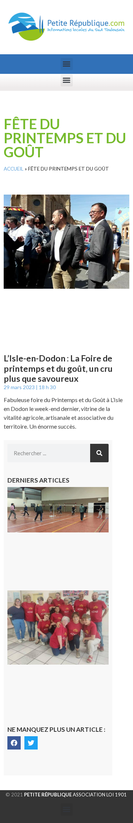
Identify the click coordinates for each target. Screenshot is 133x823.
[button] (67, 64)
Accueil (14, 169)
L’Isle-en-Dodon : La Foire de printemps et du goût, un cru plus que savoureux (58, 368)
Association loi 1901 (75, 795)
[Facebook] (14, 743)
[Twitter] (31, 743)
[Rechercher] (99, 453)
